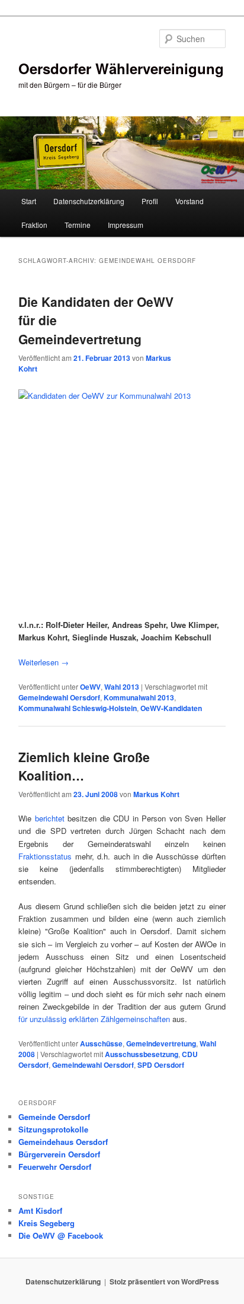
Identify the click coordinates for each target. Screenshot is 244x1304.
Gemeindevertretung (161, 1043)
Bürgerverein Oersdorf (59, 1154)
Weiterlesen (43, 662)
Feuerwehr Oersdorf (54, 1166)
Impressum (125, 225)
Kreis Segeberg (46, 1223)
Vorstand (189, 201)
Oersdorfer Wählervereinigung (121, 68)
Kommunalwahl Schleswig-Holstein (77, 708)
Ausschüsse (101, 1043)
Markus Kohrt (156, 794)
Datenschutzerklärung (88, 201)
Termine (78, 225)
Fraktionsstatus (46, 856)
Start (28, 201)
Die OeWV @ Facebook (60, 1235)
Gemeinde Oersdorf (54, 1116)
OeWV (90, 686)
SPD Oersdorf (160, 1064)
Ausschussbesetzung (141, 1054)
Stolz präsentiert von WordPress (164, 1281)
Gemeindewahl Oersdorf (59, 697)
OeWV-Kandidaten (171, 708)
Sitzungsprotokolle (53, 1129)
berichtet (50, 818)
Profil (150, 201)
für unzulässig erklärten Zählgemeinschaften (94, 1018)
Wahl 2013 (121, 686)
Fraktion (34, 225)
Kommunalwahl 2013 (139, 697)
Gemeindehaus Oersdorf (63, 1141)
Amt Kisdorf (40, 1210)
